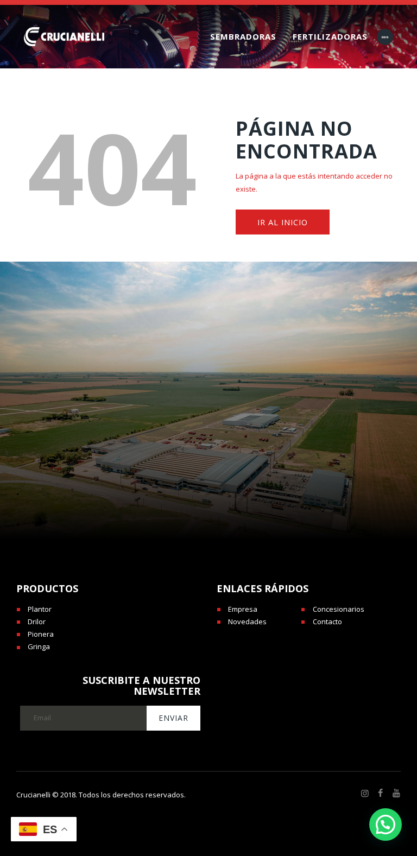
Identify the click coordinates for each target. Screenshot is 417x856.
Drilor (37, 621)
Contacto (327, 621)
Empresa (242, 609)
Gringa (39, 646)
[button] (385, 824)
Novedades (247, 621)
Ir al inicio (282, 222)
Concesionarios (338, 609)
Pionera (41, 634)
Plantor (40, 609)
